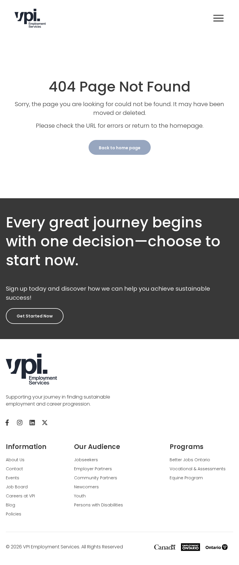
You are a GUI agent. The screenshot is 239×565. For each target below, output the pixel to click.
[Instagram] (19, 422)
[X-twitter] (44, 422)
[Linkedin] (32, 422)
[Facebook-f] (7, 422)
